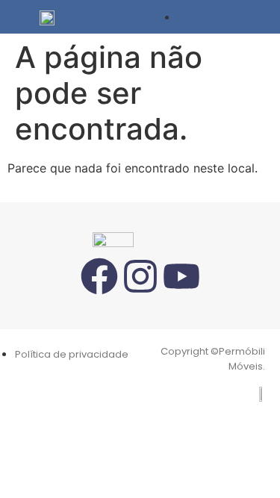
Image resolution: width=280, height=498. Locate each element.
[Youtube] (181, 276)
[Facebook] (99, 276)
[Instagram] (140, 276)
